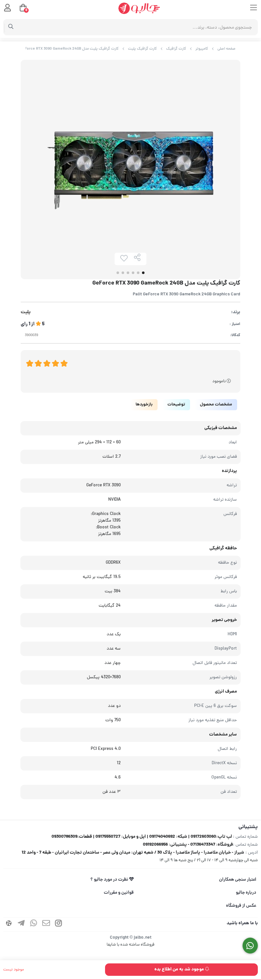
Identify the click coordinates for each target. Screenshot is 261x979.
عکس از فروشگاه (241, 905)
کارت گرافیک (176, 49)
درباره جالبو (246, 892)
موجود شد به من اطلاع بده (179, 969)
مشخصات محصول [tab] (216, 404)
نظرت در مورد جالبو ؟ (109, 879)
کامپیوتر (201, 49)
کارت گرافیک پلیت (142, 49)
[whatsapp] (34, 924)
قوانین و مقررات (119, 892)
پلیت (26, 312)
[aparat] (9, 924)
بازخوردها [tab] (144, 404)
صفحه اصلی (226, 49)
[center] (11, 27)
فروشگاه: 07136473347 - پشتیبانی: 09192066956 (188, 844)
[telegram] (21, 924)
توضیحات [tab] (176, 404)
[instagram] (58, 924)
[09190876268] (250, 946)
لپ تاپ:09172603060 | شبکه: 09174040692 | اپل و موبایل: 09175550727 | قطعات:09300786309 (142, 836)
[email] (46, 924)
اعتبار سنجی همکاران (237, 879)
